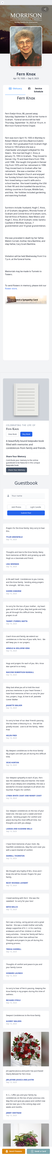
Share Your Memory (16, 470)
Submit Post (26, 513)
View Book (12, 434)
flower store (11, 288)
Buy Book (26, 434)
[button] (26, 1049)
